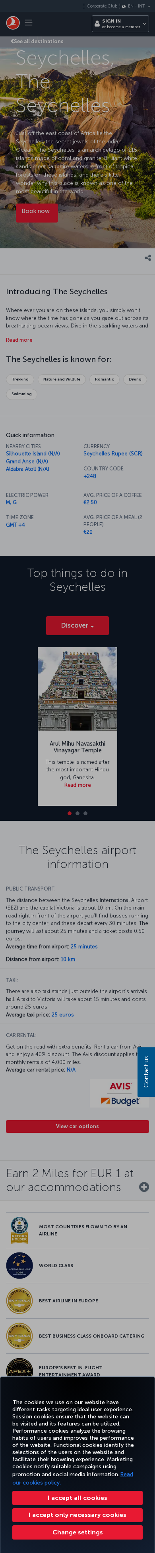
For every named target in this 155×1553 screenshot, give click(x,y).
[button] (77, 1532)
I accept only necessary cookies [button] (77, 1515)
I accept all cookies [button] (77, 1498)
